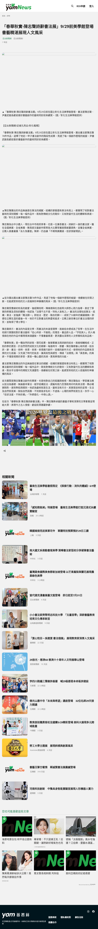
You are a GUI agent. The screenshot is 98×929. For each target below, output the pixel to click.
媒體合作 (52, 922)
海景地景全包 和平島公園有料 (17, 841)
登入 (91, 6)
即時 (8, 16)
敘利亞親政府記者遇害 (78, 873)
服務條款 (52, 917)
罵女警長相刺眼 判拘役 (46, 873)
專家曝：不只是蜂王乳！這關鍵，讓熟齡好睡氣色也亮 (48, 841)
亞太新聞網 (7, 38)
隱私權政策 (66, 917)
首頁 (3, 16)
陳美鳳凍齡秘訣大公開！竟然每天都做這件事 (16, 875)
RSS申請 (81, 6)
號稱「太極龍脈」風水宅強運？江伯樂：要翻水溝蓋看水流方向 (80, 841)
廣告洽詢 (79, 917)
